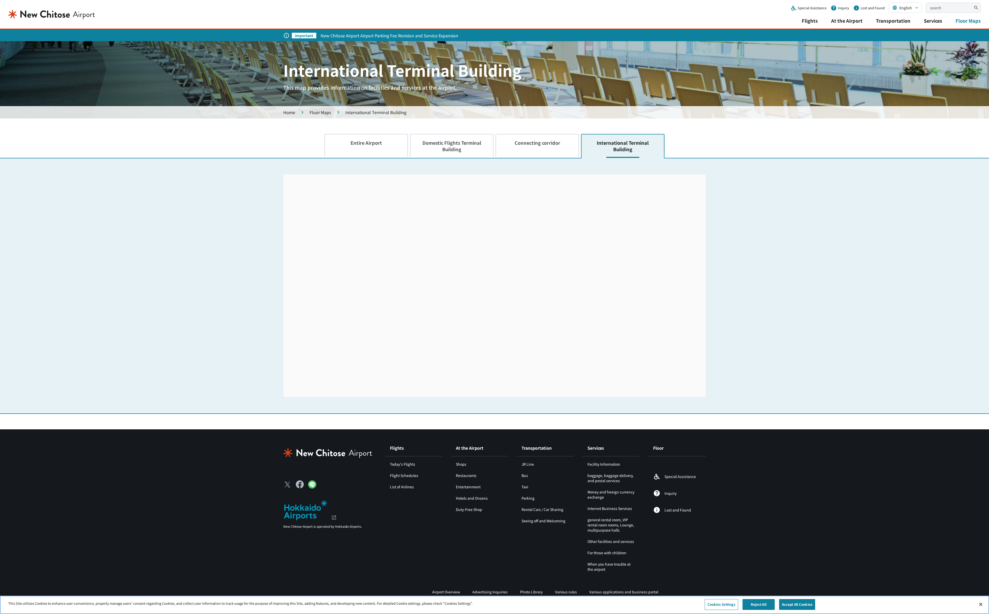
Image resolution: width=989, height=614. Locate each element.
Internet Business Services (609, 508)
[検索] (976, 8)
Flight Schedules (404, 475)
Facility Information (603, 464)
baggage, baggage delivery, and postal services (610, 478)
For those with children (606, 552)
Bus (525, 475)
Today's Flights (402, 464)
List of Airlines (402, 486)
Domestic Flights (451, 145)
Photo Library (531, 591)
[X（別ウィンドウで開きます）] (287, 484)
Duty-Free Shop (469, 509)
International (623, 145)
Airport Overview (446, 591)
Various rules (566, 591)
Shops (461, 464)
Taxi (525, 486)
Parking (528, 498)
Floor (658, 448)
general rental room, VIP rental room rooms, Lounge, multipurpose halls (610, 525)
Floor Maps (968, 20)
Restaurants (466, 475)
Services (933, 20)
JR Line (528, 464)
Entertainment (468, 486)
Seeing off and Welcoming (543, 520)
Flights (810, 20)
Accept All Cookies (797, 604)
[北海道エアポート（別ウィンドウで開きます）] (310, 509)
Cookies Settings (721, 604)
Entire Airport (366, 142)
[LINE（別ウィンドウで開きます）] (312, 487)
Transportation (893, 20)
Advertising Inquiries (490, 591)
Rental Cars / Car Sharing (542, 509)
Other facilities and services (610, 541)
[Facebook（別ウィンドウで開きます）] (300, 484)
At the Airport (847, 20)
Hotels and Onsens (472, 498)
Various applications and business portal (623, 591)
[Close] (980, 604)
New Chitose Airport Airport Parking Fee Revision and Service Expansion (389, 35)
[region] (494, 605)
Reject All (758, 604)
